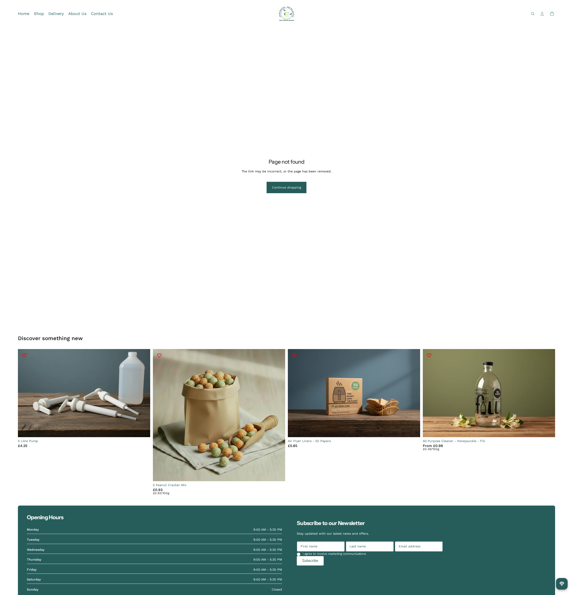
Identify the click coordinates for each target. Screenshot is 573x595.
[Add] (143, 430)
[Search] (533, 14)
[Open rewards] (562, 584)
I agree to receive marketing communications (334, 553)
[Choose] (548, 430)
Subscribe (310, 561)
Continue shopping (286, 187)
